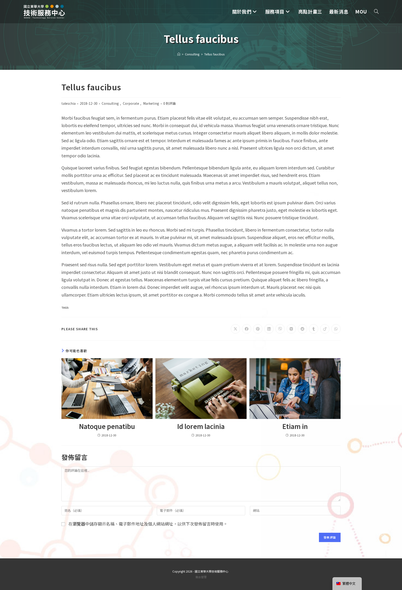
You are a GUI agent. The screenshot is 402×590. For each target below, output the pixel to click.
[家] (178, 54)
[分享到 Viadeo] (324, 329)
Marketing (151, 103)
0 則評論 (169, 103)
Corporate (131, 103)
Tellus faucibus (214, 54)
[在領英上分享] (269, 329)
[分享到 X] (235, 329)
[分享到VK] (291, 329)
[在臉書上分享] (246, 329)
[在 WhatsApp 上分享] (336, 329)
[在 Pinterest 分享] (257, 329)
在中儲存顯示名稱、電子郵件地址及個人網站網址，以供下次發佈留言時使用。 (148, 524)
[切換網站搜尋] (376, 11)
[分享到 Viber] (280, 329)
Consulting (110, 103)
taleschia (68, 103)
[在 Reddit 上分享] (302, 329)
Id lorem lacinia (201, 426)
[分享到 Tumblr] (313, 329)
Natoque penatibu (107, 426)
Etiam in (295, 426)
